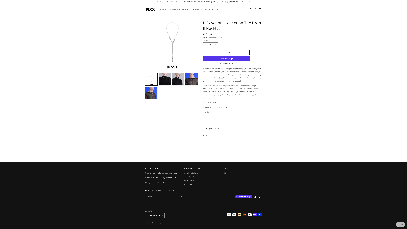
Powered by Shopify (160, 223)
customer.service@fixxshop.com (163, 178)
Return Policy (189, 184)
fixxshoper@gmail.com (168, 173)
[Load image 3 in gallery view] (178, 79)
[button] (186, 9)
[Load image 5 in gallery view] (151, 93)
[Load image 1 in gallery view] (151, 79)
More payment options (226, 63)
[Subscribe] (181, 196)
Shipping (205, 37)
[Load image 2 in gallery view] (165, 79)
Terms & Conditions (191, 177)
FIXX (225, 173)
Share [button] (207, 135)
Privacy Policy (189, 180)
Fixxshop (152, 223)
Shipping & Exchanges (191, 173)
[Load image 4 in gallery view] (191, 79)
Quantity (205, 41)
